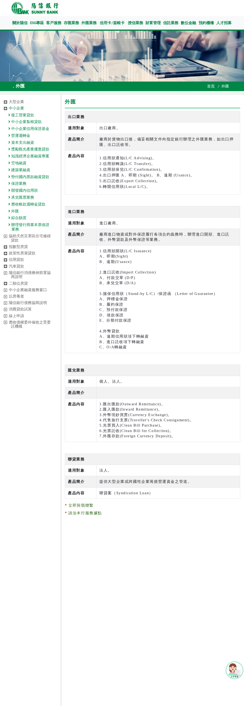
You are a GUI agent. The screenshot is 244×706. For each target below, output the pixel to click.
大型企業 (16, 102)
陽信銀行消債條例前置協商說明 (30, 275)
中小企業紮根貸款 (26, 122)
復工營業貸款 (22, 115)
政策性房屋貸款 (22, 253)
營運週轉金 (20, 136)
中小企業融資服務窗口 (28, 290)
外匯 (14, 211)
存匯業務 (71, 23)
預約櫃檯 (206, 23)
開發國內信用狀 (24, 190)
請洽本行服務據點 (85, 513)
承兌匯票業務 (22, 197)
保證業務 (18, 183)
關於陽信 (20, 23)
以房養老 (16, 296)
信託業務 (170, 23)
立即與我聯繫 (81, 505)
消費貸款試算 (20, 309)
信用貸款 (16, 260)
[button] (5, 102)
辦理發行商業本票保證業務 (29, 227)
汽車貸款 (16, 266)
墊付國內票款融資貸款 (29, 177)
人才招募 (224, 23)
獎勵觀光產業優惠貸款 (29, 149)
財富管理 (153, 23)
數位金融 (188, 23)
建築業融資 (20, 170)
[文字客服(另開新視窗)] (234, 670)
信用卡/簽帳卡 (112, 23)
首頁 (211, 86)
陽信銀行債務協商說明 (28, 303)
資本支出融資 (22, 142)
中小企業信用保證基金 (29, 129)
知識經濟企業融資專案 (29, 156)
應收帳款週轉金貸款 (28, 204)
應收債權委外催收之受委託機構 (30, 324)
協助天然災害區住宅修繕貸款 (30, 238)
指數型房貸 (18, 247)
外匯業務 (89, 23)
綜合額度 (18, 218)
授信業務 (135, 23)
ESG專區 (37, 23)
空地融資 (18, 163)
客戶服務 (53, 23)
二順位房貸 (18, 283)
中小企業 (16, 108)
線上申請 (16, 316)
